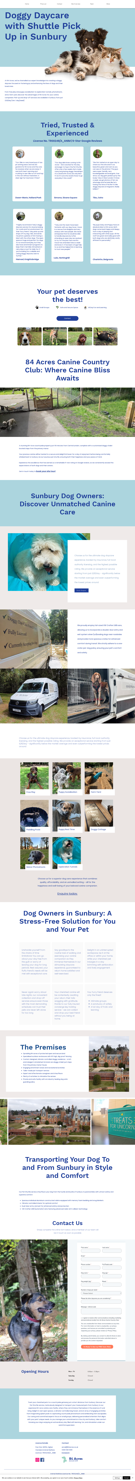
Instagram (66, 1453)
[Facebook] (42, 1460)
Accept (126, 1478)
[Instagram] (37, 1460)
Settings (117, 1478)
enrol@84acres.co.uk (70, 1447)
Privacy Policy (78, 1478)
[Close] (132, 1477)
